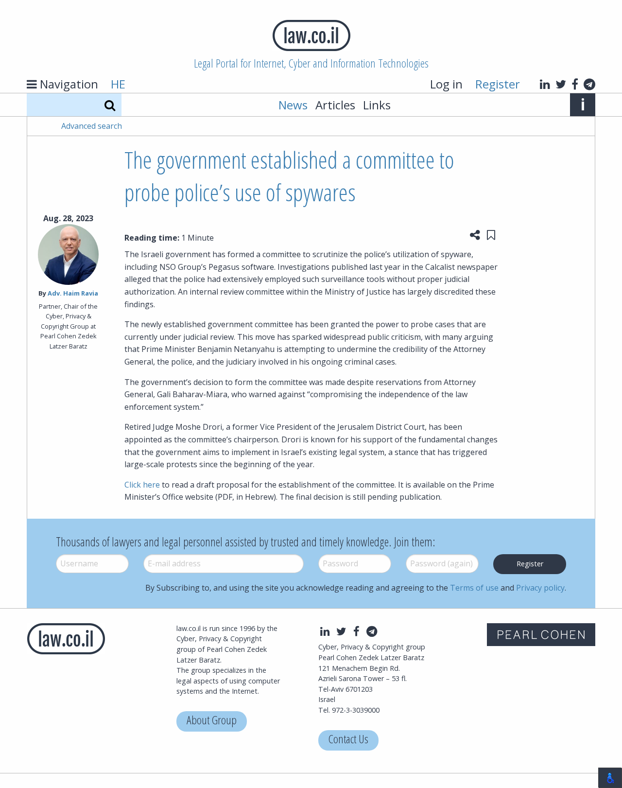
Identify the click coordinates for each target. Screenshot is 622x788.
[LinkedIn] (545, 84)
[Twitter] (560, 84)
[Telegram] (589, 84)
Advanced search (91, 126)
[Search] (109, 104)
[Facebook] (574, 84)
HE (118, 84)
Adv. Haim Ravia (73, 293)
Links (377, 105)
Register (497, 84)
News (293, 105)
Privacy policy (540, 587)
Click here (142, 484)
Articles (335, 105)
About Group (212, 721)
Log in (446, 84)
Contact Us (348, 740)
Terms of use (474, 587)
